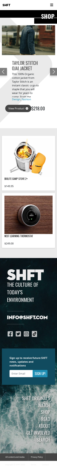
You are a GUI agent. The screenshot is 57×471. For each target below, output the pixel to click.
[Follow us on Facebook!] (11, 334)
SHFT (6, 5)
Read (45, 419)
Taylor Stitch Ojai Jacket (25, 66)
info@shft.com (27, 317)
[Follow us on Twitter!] (19, 334)
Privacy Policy (37, 457)
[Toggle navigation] (51, 5)
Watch (44, 405)
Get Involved (38, 432)
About (44, 426)
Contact (45, 464)
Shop (45, 412)
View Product (16, 108)
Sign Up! (40, 373)
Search (43, 439)
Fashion (26, 99)
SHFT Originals (36, 398)
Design (16, 99)
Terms (33, 464)
